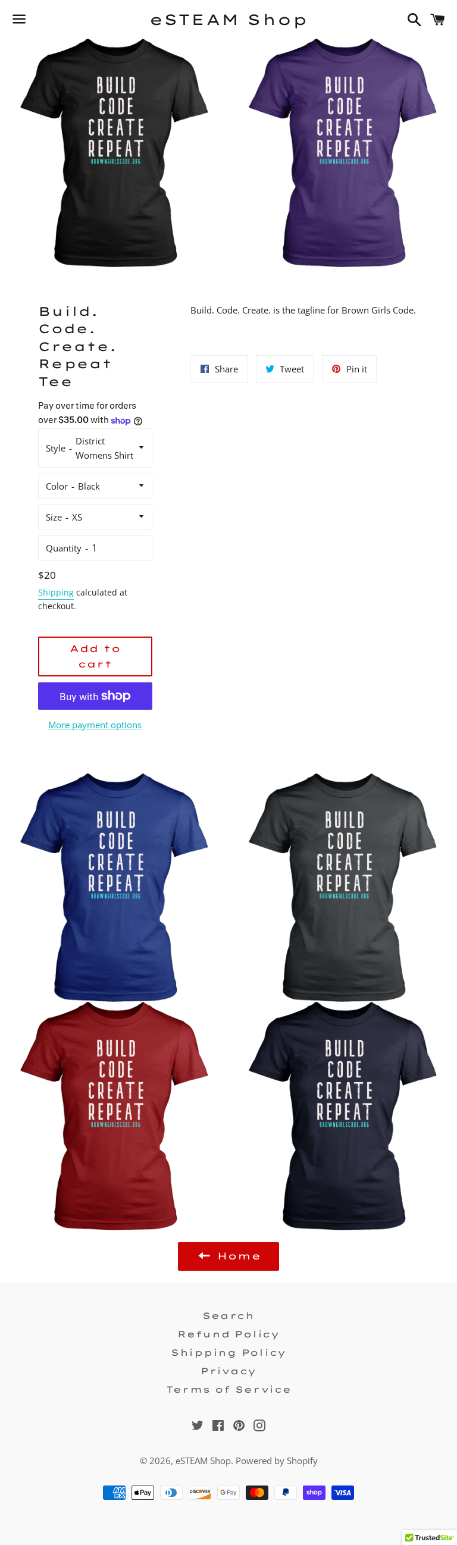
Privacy (228, 1371)
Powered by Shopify (277, 1460)
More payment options (95, 725)
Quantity (64, 548)
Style (55, 448)
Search (228, 1315)
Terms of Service (229, 1389)
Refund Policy (228, 1334)
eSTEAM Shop (228, 19)
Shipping (56, 592)
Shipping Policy (228, 1352)
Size (54, 517)
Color (57, 486)
